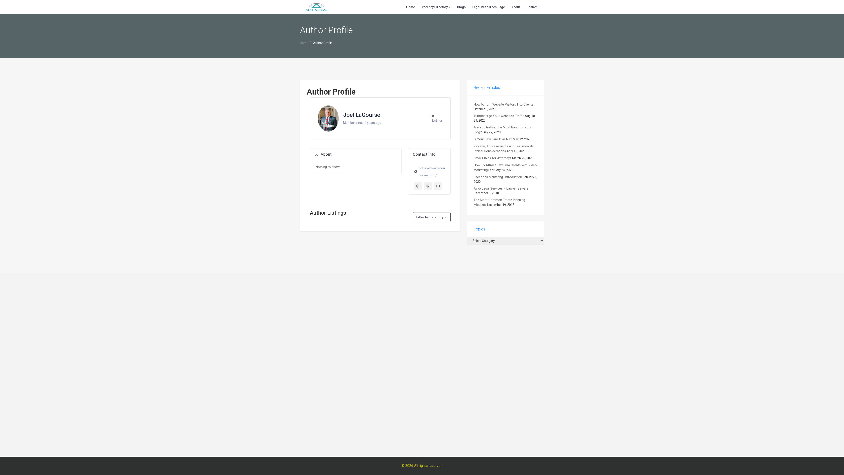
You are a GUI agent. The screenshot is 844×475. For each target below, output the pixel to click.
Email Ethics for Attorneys (492, 158)
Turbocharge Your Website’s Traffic (499, 116)
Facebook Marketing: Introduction (498, 177)
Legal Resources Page (488, 7)
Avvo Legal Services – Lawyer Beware (501, 188)
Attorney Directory (435, 7)
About (515, 7)
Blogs (461, 7)
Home (410, 7)
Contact (531, 7)
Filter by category (429, 217)
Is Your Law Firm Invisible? (493, 139)
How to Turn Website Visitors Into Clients (503, 104)
